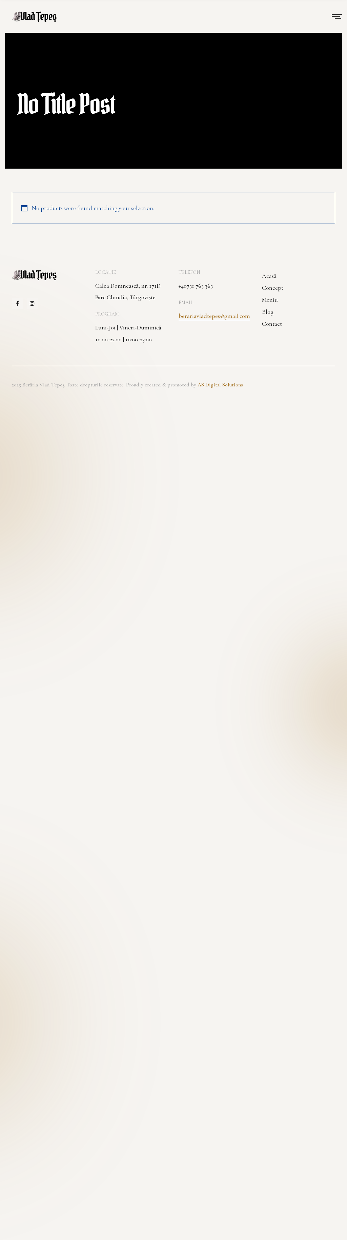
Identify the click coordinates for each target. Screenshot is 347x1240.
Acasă (269, 276)
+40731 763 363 (196, 286)
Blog (267, 312)
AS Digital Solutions (220, 384)
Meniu (270, 300)
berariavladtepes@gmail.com (214, 316)
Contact (272, 324)
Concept (272, 288)
